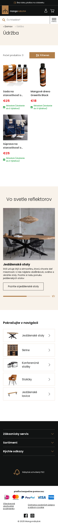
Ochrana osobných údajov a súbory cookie (41, 506)
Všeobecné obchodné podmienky (9, 506)
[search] (4, 20)
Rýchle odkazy (13, 451)
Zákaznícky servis (15, 434)
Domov (9, 26)
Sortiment (10, 442)
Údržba (20, 26)
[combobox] (25, 20)
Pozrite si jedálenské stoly (23, 286)
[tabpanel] (29, 249)
